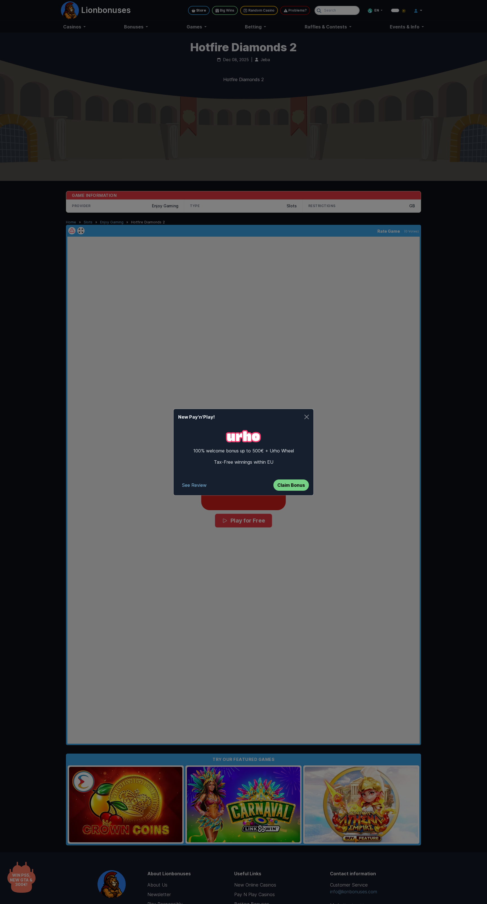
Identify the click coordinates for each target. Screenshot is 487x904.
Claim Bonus (291, 485)
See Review (194, 485)
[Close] (306, 416)
